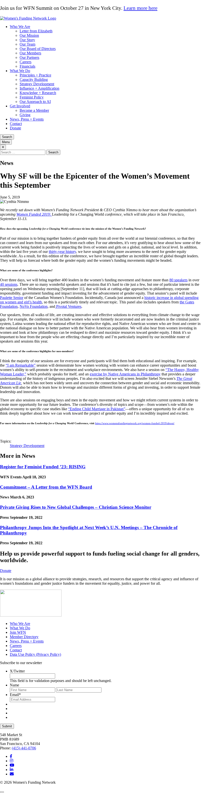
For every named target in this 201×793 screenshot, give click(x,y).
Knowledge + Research (38, 93)
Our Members (30, 53)
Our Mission (29, 35)
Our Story (27, 40)
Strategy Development (37, 84)
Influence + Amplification (39, 88)
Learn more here (140, 8)
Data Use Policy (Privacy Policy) (35, 654)
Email (15, 695)
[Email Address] (12, 774)
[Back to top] (2, 792)
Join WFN (18, 632)
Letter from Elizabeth (36, 31)
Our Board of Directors (38, 49)
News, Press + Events (27, 119)
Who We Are (20, 27)
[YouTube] (12, 765)
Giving (25, 115)
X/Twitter (17, 671)
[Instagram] (11, 761)
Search (7, 137)
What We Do (20, 71)
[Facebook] (11, 756)
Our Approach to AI (35, 101)
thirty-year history (62, 251)
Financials (27, 66)
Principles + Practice (35, 75)
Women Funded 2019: (34, 214)
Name (14, 685)
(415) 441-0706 (24, 748)
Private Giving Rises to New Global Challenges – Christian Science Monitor (75, 507)
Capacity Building (34, 79)
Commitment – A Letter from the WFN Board (46, 487)
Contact (16, 124)
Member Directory (24, 637)
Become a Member (34, 110)
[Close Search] (3, 147)
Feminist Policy (32, 97)
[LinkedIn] (11, 770)
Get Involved (20, 106)
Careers (25, 62)
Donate (15, 128)
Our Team (27, 44)
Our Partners (29, 57)
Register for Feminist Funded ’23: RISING (43, 466)
